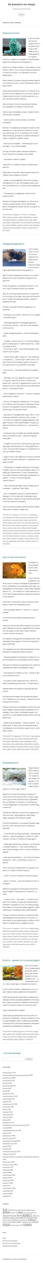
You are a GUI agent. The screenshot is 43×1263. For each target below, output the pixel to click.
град (16, 739)
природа (10, 1039)
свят (19, 1222)
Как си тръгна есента (14, 557)
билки (5, 1091)
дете (35, 1212)
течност (24, 228)
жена (8, 220)
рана (8, 225)
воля (36, 517)
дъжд (21, 739)
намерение (19, 744)
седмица (13, 225)
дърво (35, 217)
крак (30, 220)
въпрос (15, 217)
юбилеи (5, 1196)
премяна (37, 222)
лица (4, 744)
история (5, 1128)
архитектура (7, 1078)
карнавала (15, 741)
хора (18, 541)
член (27, 944)
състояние (17, 228)
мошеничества (8, 1143)
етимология (7, 1099)
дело (4, 934)
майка (5, 936)
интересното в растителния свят (14, 1125)
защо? (5, 1109)
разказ (16, 214)
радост (26, 746)
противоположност (26, 533)
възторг (15, 520)
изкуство (6, 1117)
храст (23, 541)
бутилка (33, 214)
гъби (24, 1034)
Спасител (16, 536)
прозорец (19, 746)
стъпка (5, 228)
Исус (15, 1210)
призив (36, 530)
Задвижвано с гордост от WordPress (14, 1259)
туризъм (6, 1193)
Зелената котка (11, 33)
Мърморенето (10, 762)
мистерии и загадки (10, 1141)
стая (30, 225)
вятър (21, 520)
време (21, 931)
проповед (13, 939)
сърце (8, 538)
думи (14, 1215)
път (4, 225)
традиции (6, 1191)
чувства (28, 541)
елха (32, 739)
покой (29, 528)
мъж (17, 1217)
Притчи (5, 1172)
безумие (10, 517)
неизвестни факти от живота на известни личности (21, 1157)
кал (9, 1037)
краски (33, 523)
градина (19, 1034)
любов (6, 1217)
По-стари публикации (12, 1053)
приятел (16, 533)
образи (19, 1037)
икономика (6, 1122)
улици (19, 749)
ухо (7, 541)
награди (5, 1149)
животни (29, 934)
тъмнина (20, 538)
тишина (14, 538)
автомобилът (7, 1072)
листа (35, 220)
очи (35, 1217)
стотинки (9, 941)
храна (12, 1225)
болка (25, 1210)
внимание (30, 517)
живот (19, 523)
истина (35, 934)
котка (26, 220)
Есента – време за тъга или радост (21, 960)
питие (23, 222)
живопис (6, 1101)
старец (8, 749)
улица (30, 228)
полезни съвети (8, 1165)
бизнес (5, 1088)
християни (15, 944)
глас (29, 520)
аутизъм (6, 1083)
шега (27, 749)
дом (10, 1215)
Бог (14, 517)
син (30, 939)
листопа (14, 1037)
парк (14, 528)
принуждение (7, 533)
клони (21, 741)
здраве (5, 1112)
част (21, 1225)
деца (5, 1215)
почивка (30, 1037)
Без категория (8, 1086)
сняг (4, 749)
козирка (21, 220)
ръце (14, 1222)
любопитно (7, 1136)
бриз (18, 517)
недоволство (23, 936)
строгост (24, 536)
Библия (5, 931)
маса (4, 222)
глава (20, 217)
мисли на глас (18, 1031)
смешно (5, 1183)
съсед (10, 228)
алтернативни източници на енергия (16, 1075)
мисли (8, 525)
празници (6, 1167)
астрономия (7, 1080)
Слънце (36, 746)
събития (30, 536)
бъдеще (23, 517)
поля (30, 936)
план (18, 528)
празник (6, 746)
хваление (26, 941)
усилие (20, 941)
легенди (5, 1133)
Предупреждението (13, 243)
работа (32, 1219)
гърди (5, 523)
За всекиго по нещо (21, 4)
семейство (24, 939)
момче (24, 525)
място (9, 222)
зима (8, 741)
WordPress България (10, 1246)
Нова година (28, 744)
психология (7, 1175)
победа (23, 528)
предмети (29, 222)
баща (37, 928)
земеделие (6, 1115)
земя (4, 741)
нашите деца (7, 1154)
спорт (5, 1186)
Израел (5, 1120)
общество (6, 1162)
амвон (32, 928)
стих (4, 941)
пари (4, 1220)
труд (15, 941)
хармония (12, 541)
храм (4, 944)
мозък (13, 525)
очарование (15, 222)
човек (32, 944)
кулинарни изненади (10, 1130)
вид (33, 736)
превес (34, 528)
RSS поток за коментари (11, 1243)
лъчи (12, 744)
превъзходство (8, 530)
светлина (9, 536)
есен (4, 220)
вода (29, 1210)
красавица (28, 741)
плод (25, 1037)
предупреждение (20, 530)
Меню (21, 14)
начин (30, 1217)
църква (22, 944)
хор (32, 941)
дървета (26, 739)
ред (18, 939)
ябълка (21, 1039)
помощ (9, 1220)
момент (18, 525)
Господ (34, 520)
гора (12, 739)
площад (36, 744)
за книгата (6, 1107)
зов (23, 523)
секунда (20, 225)
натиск (9, 528)
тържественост (29, 538)
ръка (9, 1222)
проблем (22, 1220)
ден (8, 934)
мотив (29, 525)
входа (10, 217)
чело (34, 228)
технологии (7, 1188)
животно (14, 220)
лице (8, 744)
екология (6, 1094)
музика (5, 1146)
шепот (34, 541)
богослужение (13, 931)
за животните (7, 1104)
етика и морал (8, 1096)
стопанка (36, 225)
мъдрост (35, 525)
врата (5, 217)
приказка (17, 736)
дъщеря (18, 934)
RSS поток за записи (10, 1241)
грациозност (27, 217)
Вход (4, 1238)
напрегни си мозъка (10, 1151)
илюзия (27, 523)
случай (25, 225)
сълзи (14, 749)
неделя (15, 936)
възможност (7, 520)
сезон (31, 746)
